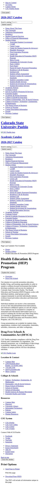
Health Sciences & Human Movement (18, 392)
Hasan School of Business (14, 386)
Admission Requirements (14, 32)
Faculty (8, 111)
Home (7, 249)
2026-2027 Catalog (11, 17)
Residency (9, 34)
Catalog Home (10, 7)
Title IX (8, 450)
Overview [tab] (8, 276)
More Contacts (10, 371)
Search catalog (6, 22)
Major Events (14, 60)
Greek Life (13, 54)
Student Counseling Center (19, 80)
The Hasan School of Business (16, 105)
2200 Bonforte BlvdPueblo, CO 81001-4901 (14, 365)
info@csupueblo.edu (12, 369)
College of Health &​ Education (16, 97)
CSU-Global (9, 427)
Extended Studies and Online (15, 394)
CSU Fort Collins (11, 425)
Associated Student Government (21, 42)
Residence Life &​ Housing (19, 70)
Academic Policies (11, 88)
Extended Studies (11, 94)
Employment (9, 452)
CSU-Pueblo (9, 423)
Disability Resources (17, 50)
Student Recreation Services (19, 86)
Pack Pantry (14, 66)
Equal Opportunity (11, 448)
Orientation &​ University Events (21, 62)
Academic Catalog (11, 136)
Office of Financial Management (16, 38)
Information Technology (13, 408)
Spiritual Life (14, 72)
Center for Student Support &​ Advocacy (24, 48)
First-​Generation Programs (19, 52)
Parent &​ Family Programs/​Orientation (23, 68)
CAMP (12, 44)
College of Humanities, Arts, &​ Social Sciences (21, 99)
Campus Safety (10, 412)
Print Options (6, 117)
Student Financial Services (14, 36)
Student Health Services (18, 82)
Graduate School (11, 90)
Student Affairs (10, 40)
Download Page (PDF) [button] (13, 476)
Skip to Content (10, 3)
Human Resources (11, 414)
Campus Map (10, 362)
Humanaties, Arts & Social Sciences (18, 384)
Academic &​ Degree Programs (16, 96)
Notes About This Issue (13, 28)
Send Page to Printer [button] (12, 469)
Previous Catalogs (11, 113)
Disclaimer (9, 454)
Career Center (15, 46)
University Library (11, 406)
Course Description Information (16, 109)
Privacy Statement (11, 446)
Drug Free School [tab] (11, 278)
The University (10, 30)
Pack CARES (15, 64)
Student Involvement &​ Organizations (23, 84)
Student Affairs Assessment (19, 74)
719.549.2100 (10, 367)
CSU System (9, 429)
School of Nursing (11, 107)
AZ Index (8, 5)
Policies (8, 410)
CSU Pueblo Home (12, 9)
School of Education (12, 390)
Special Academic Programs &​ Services (19, 92)
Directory (8, 404)
